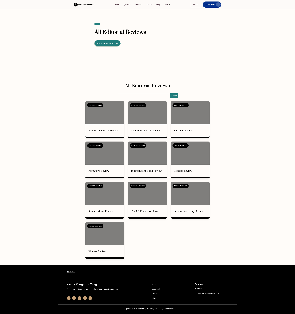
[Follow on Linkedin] (74, 298)
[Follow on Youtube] (85, 298)
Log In (195, 4)
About (117, 4)
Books (137, 4)
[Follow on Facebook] (79, 298)
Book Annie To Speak (107, 43)
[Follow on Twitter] (90, 298)
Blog (158, 4)
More (166, 4)
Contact (149, 4)
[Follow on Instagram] (69, 298)
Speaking (127, 4)
